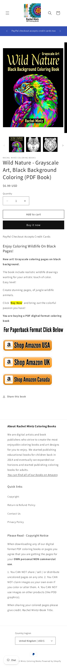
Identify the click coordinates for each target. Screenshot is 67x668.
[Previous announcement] (7, 31)
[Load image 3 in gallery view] (50, 144)
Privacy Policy (15, 522)
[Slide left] (4, 145)
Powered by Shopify (51, 661)
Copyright (13, 496)
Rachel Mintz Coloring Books (28, 661)
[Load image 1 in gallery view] (16, 144)
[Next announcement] (60, 31)
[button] (7, 13)
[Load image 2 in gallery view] (33, 144)
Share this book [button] (16, 396)
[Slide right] (63, 145)
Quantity (7, 193)
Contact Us (14, 513)
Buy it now (33, 225)
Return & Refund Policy (21, 505)
